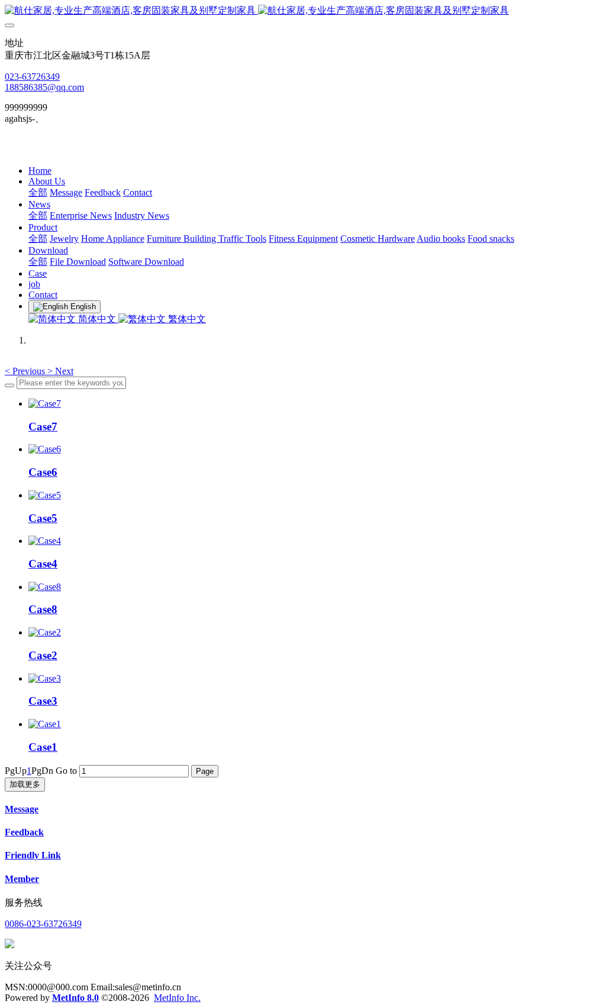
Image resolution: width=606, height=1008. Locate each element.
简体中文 (97, 319)
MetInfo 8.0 (75, 998)
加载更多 (24, 784)
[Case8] (44, 587)
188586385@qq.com (44, 87)
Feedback (24, 832)
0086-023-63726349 (43, 924)
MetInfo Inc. (177, 998)
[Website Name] (303, 11)
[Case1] (44, 724)
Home (39, 171)
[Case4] (44, 541)
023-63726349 (32, 77)
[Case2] (44, 632)
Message (21, 809)
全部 (37, 192)
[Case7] (44, 403)
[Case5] (44, 495)
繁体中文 (186, 319)
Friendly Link (33, 855)
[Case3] (44, 678)
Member (22, 879)
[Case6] (44, 449)
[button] (26, 371)
